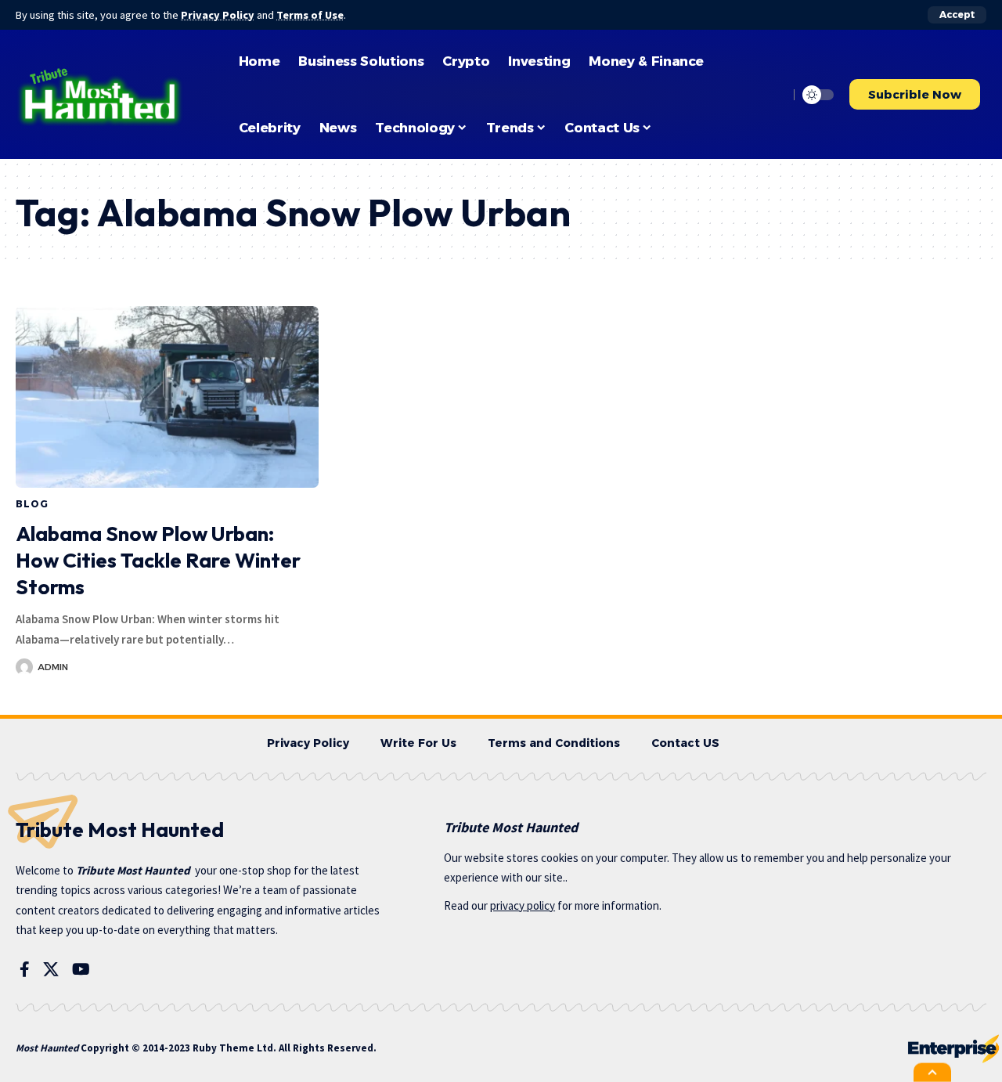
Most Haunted (47, 1048)
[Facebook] (25, 969)
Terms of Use (310, 15)
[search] (772, 94)
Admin (53, 667)
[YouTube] (81, 969)
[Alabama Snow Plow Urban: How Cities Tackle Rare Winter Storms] (167, 397)
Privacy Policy (217, 15)
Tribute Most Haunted (133, 870)
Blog (32, 504)
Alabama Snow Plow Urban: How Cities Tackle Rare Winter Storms (158, 560)
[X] (51, 969)
